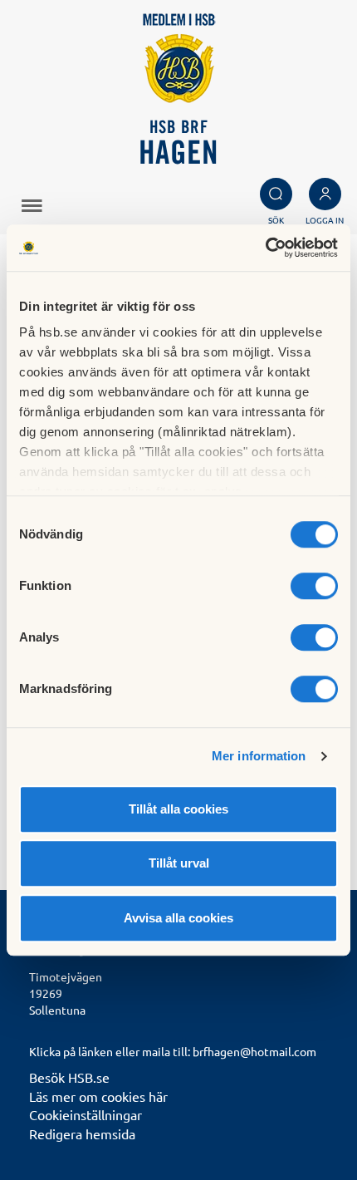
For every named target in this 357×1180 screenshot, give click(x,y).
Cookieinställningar (85, 1114)
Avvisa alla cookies (178, 918)
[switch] (314, 586)
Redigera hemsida (82, 1133)
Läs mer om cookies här (98, 1096)
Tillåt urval (179, 863)
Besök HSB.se (69, 1077)
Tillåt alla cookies (178, 809)
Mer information (259, 756)
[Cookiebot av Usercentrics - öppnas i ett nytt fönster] (265, 247)
